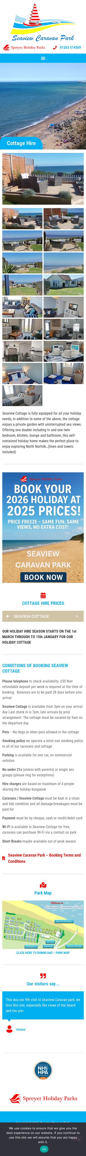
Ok (44, 1149)
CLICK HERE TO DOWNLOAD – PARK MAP (43, 953)
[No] (79, 1139)
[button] (43, 58)
